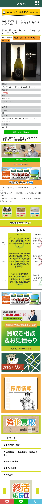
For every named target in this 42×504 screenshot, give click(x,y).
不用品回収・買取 (13, 445)
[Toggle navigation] (36, 3)
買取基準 (9, 475)
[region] (21, 491)
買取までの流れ (12, 461)
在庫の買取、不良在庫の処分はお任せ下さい (20, 453)
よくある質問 (11, 468)
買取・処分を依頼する (21, 132)
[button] (21, 491)
